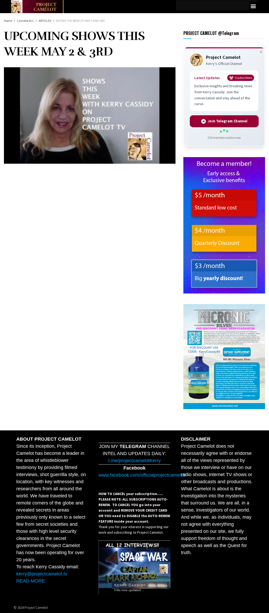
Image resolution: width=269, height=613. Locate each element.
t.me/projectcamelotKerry (134, 460)
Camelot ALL (25, 21)
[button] (253, 6)
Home (8, 21)
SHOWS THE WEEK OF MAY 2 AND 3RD (80, 21)
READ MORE (30, 581)
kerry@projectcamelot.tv (41, 573)
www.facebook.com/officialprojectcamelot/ (142, 475)
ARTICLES (45, 21)
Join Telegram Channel (227, 121)
